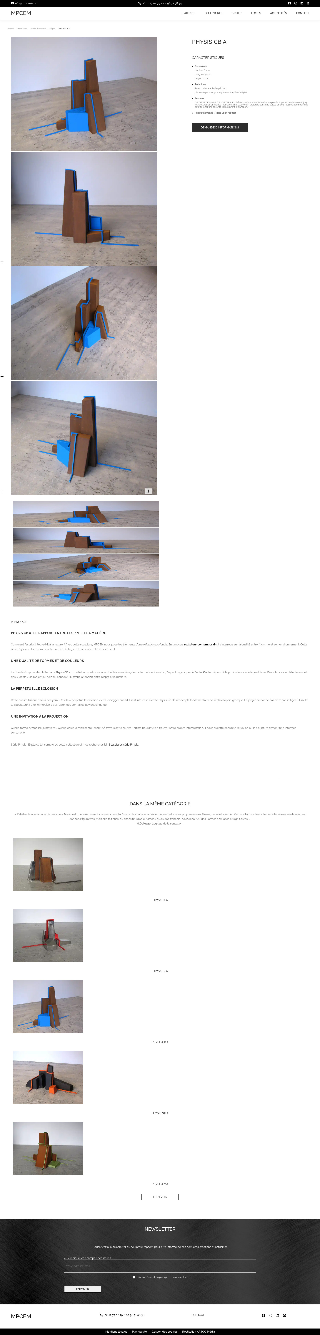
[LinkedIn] (302, 3)
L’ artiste (188, 13)
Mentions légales (116, 1331)
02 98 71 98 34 (172, 3)
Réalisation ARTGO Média (198, 1331)
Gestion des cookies (164, 1331)
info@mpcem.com (26, 3)
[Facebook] (289, 3)
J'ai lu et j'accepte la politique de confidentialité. (162, 1277)
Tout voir (160, 1197)
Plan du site (139, 1331)
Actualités (278, 13)
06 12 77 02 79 (151, 3)
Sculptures (213, 13)
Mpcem (21, 13)
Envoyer (82, 1289)
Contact (302, 13)
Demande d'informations (220, 127)
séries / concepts (38, 29)
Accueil (11, 29)
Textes (256, 13)
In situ (236, 13)
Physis (52, 29)
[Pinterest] (308, 3)
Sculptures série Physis (123, 744)
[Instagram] (295, 3)
